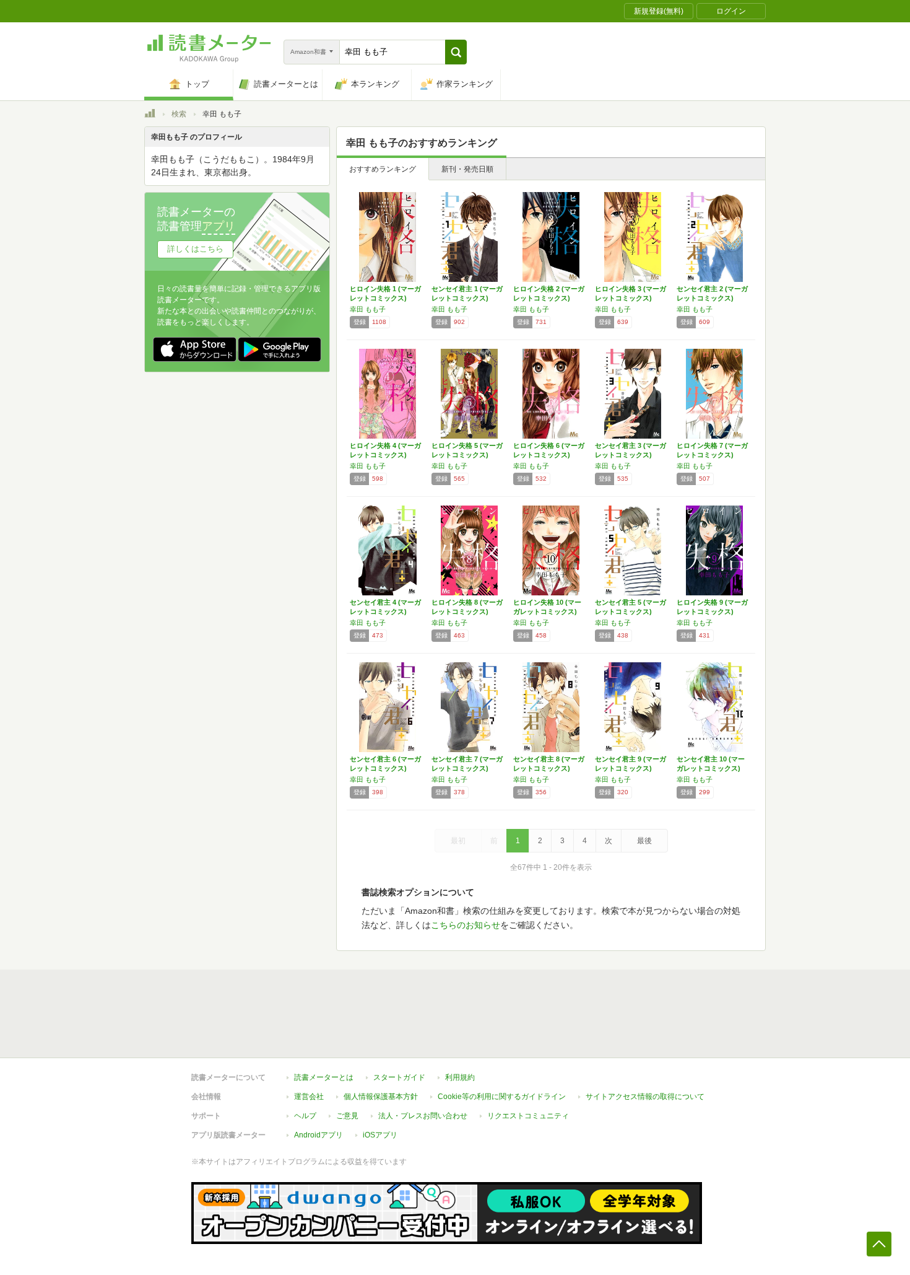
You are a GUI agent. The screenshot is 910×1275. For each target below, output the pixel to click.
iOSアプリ (380, 1135)
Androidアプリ (318, 1135)
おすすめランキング (382, 169)
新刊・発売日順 (467, 169)
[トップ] (149, 115)
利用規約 (460, 1077)
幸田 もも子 (368, 309)
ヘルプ (305, 1115)
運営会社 (309, 1096)
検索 (178, 114)
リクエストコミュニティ (528, 1115)
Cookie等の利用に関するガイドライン (502, 1096)
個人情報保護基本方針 (381, 1096)
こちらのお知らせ (465, 925)
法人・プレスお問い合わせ (422, 1115)
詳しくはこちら (195, 248)
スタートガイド (399, 1077)
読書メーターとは (323, 1077)
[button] (456, 52)
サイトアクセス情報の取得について (645, 1096)
